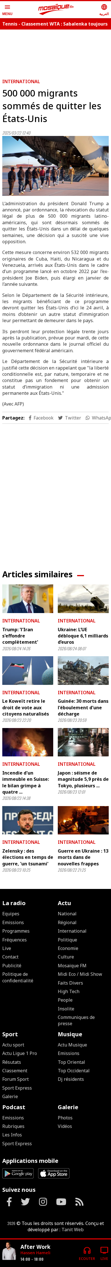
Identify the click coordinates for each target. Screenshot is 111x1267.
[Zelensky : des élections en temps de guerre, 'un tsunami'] (27, 820)
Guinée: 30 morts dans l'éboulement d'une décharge (83, 707)
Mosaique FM (72, 965)
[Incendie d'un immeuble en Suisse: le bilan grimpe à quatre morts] (27, 742)
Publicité (11, 965)
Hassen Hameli (35, 1252)
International (21, 81)
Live (6, 948)
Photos (65, 1118)
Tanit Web (72, 1229)
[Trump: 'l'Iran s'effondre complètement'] (27, 598)
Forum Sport (15, 1079)
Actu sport (13, 1045)
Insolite (66, 1009)
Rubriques (13, 1126)
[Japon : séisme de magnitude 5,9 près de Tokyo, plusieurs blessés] (83, 742)
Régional (67, 922)
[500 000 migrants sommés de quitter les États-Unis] (55, 166)
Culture (66, 957)
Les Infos (12, 1135)
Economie (68, 948)
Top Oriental (71, 1062)
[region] (55, 492)
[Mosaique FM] (56, 10)
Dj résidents (71, 1079)
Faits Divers (70, 983)
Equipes (10, 914)
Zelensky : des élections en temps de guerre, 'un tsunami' (27, 857)
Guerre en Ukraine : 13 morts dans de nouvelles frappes (83, 857)
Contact (10, 957)
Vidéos (65, 1126)
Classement (14, 1070)
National (67, 914)
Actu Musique (72, 1045)
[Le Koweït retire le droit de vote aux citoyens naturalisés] (27, 670)
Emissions (13, 922)
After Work (35, 1246)
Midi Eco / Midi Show (80, 974)
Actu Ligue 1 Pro (19, 1053)
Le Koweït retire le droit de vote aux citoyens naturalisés (25, 707)
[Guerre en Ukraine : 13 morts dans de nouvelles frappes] (83, 820)
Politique (67, 940)
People (65, 1000)
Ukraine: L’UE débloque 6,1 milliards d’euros (83, 635)
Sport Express (17, 1088)
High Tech (68, 991)
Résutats (11, 1062)
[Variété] (9, 1251)
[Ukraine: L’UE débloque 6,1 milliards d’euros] (83, 598)
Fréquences (14, 940)
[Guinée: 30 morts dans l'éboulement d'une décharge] (83, 670)
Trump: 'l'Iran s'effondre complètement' (20, 635)
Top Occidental (74, 1070)
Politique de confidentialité (17, 977)
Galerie (10, 1096)
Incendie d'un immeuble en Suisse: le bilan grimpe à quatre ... (25, 782)
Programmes (16, 931)
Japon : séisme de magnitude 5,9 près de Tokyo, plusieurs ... (83, 779)
